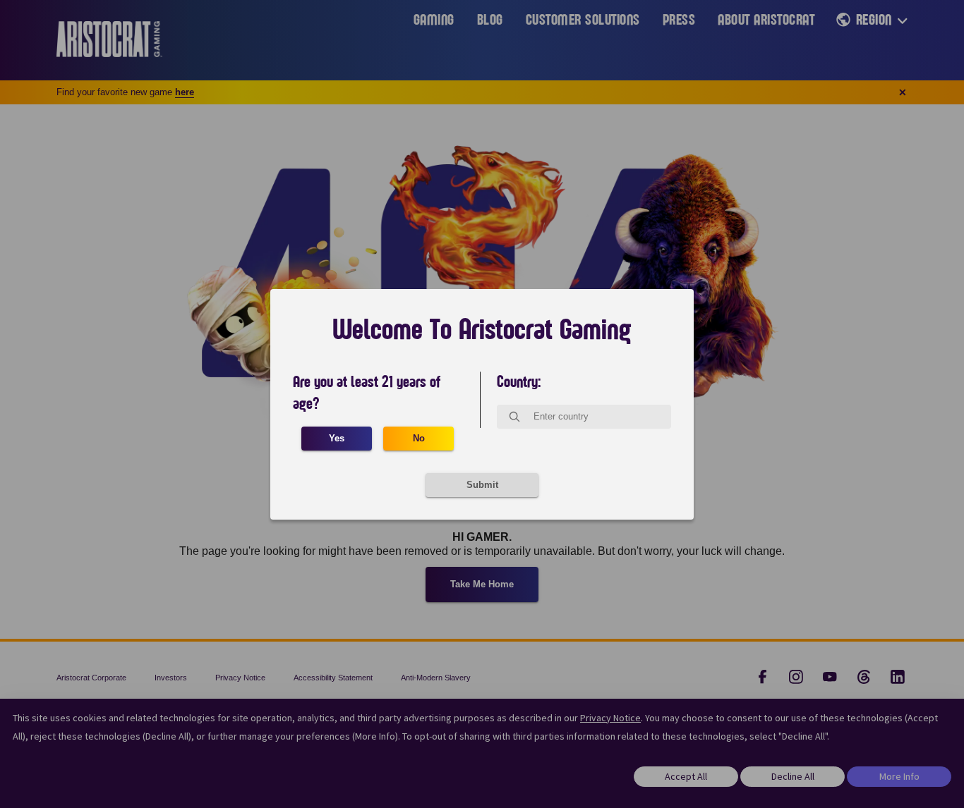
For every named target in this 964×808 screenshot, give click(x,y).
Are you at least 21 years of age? (366, 393)
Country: (519, 382)
